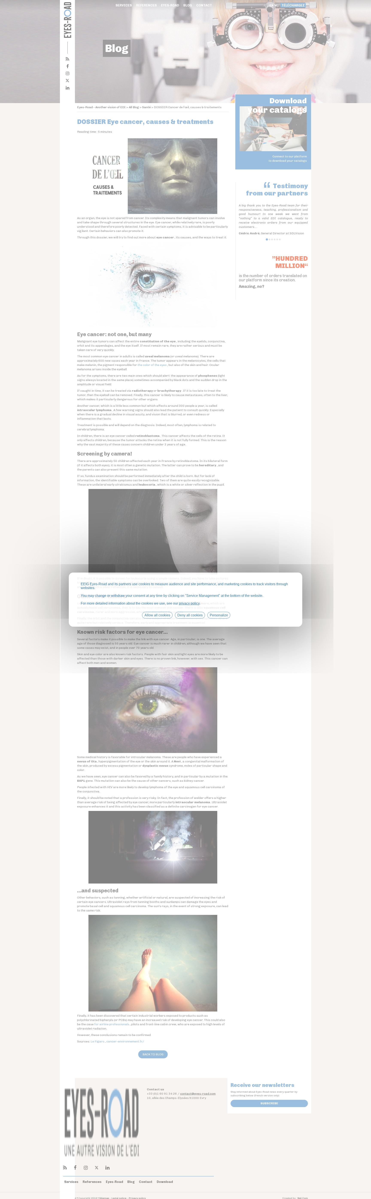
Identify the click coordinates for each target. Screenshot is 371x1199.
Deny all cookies (190, 615)
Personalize (219, 615)
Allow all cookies (157, 615)
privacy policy (189, 603)
